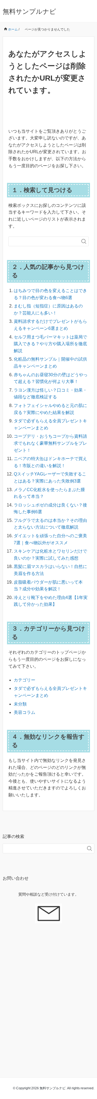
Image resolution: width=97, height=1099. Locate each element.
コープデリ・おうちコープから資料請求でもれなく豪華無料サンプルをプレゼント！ (50, 443)
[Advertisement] (48, 993)
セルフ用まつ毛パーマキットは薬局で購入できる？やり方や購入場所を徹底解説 (50, 344)
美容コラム (24, 712)
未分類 (20, 704)
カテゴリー (24, 680)
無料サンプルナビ (29, 11)
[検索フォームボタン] (83, 241)
